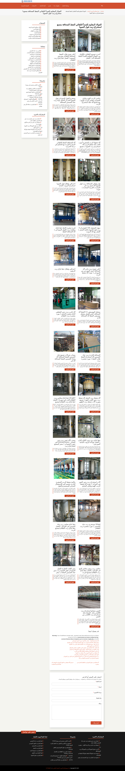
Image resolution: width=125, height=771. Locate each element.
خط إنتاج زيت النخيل (35, 56)
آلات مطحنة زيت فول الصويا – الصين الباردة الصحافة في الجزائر (84, 649)
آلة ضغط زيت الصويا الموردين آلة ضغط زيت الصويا (87, 653)
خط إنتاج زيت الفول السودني (33, 52)
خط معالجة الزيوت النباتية (34, 36)
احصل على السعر (95, 68)
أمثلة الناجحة (43, 5)
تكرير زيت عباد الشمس (35, 50)
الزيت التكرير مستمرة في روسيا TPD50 (61, 741)
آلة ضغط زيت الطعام (35, 31)
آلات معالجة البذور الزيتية (34, 27)
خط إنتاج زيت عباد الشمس (34, 67)
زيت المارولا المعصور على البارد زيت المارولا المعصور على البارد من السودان (81, 656)
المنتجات (34, 5)
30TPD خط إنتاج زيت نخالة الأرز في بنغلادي (62, 760)
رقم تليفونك (98, 698)
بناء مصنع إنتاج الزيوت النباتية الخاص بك (61, 768)
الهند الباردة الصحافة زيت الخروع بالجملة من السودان (86, 654)
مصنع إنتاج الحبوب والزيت (34, 38)
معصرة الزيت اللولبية (35, 61)
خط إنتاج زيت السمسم (35, 54)
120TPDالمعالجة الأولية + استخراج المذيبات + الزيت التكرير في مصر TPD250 (33, 100)
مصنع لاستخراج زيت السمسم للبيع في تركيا (89, 658)
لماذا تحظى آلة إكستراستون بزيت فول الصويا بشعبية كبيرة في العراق (83, 642)
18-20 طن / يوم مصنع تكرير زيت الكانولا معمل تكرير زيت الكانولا (84, 644)
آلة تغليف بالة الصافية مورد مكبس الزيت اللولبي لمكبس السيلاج (84, 647)
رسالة (100, 703)
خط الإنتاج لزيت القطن (35, 63)
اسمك (99, 687)
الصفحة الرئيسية (25, 5)
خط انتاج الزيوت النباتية (35, 34)
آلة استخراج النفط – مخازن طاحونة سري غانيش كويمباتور (85, 640)
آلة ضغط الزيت (36, 29)
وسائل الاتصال (65, 5)
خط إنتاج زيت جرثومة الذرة (34, 59)
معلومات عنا (56, 5)
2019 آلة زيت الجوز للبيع (93, 646)
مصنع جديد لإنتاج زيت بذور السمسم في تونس (88, 757)
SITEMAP (48, 768)
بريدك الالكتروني (97, 692)
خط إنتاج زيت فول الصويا (34, 65)
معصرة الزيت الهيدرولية (34, 58)
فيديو (49, 5)
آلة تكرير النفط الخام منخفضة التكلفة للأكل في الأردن (86, 651)
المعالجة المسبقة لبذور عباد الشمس (32, 69)
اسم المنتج (98, 681)
